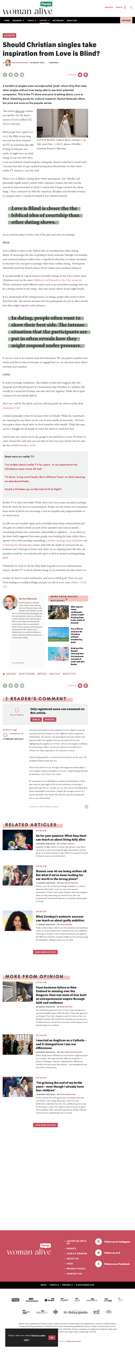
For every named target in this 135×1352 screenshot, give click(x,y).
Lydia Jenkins (66, 924)
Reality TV (69, 674)
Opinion (9, 35)
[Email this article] (22, 74)
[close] (88, 69)
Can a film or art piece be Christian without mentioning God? (77, 635)
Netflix (42, 674)
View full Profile (18, 662)
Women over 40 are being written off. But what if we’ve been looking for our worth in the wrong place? (61, 875)
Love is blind (27, 674)
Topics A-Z (54, 1285)
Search (131, 7)
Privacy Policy (76, 1268)
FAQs (70, 1263)
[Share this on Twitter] (10, 74)
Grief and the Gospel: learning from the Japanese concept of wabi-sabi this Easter (78, 656)
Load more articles (45, 952)
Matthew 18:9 (26, 445)
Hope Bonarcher (67, 1094)
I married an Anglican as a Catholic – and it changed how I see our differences (61, 1044)
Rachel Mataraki (20, 62)
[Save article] (85, 74)
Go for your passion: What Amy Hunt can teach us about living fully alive (61, 837)
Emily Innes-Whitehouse (71, 1052)
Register (109, 7)
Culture (11, 674)
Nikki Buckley (66, 1007)
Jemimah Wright (67, 844)
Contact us (74, 1273)
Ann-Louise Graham (69, 883)
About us (73, 1258)
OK (51, 1337)
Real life (55, 674)
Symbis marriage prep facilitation (65, 540)
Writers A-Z (67, 1285)
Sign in (58, 69)
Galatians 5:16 (11, 408)
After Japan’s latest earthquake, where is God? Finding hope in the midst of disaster (78, 614)
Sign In (119, 7)
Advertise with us (76, 1242)
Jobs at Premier (77, 1253)
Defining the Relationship (18, 545)
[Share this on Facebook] (5, 74)
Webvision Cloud (74, 1341)
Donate (71, 1248)
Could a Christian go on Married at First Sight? (33, 489)
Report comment (52, 806)
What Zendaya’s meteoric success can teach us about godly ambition (60, 918)
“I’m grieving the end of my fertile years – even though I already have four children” (60, 1086)
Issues (43, 1285)
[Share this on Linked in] (16, 74)
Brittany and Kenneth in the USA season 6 (58, 280)
